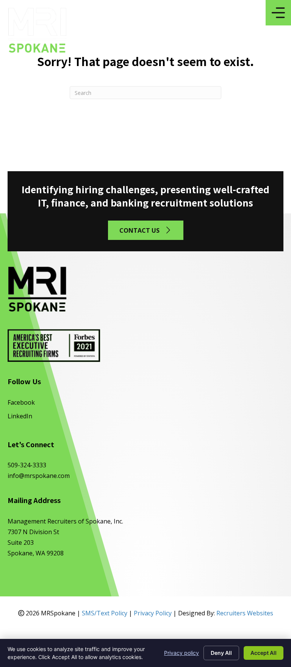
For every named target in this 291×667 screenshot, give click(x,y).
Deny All (221, 653)
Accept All (263, 653)
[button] (145, 230)
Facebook (21, 402)
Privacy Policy (153, 613)
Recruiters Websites (244, 613)
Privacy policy (181, 653)
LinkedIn (20, 416)
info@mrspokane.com (39, 475)
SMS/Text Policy (104, 613)
